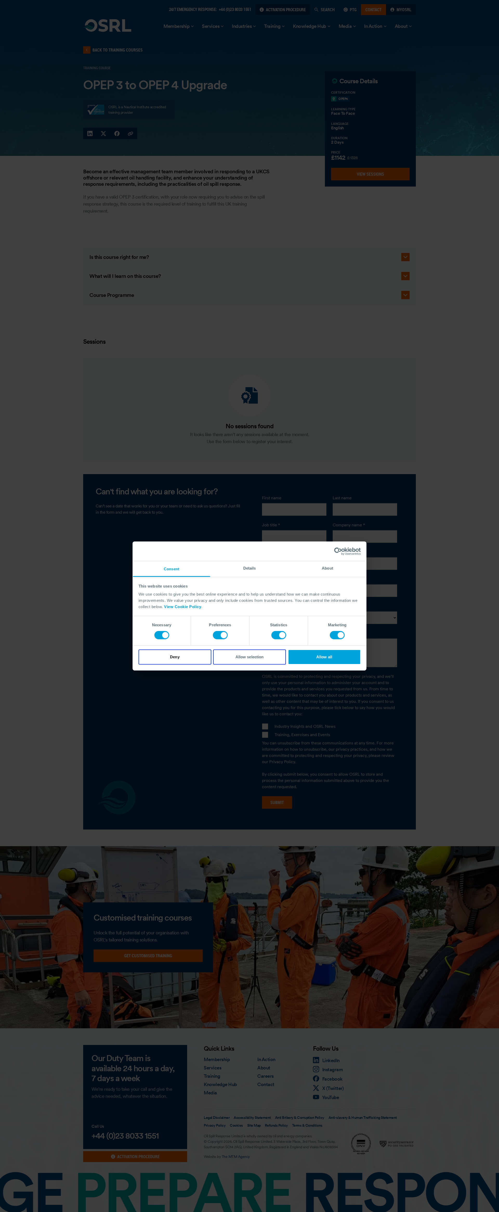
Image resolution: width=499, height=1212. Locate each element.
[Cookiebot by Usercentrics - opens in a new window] (338, 551)
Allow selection (249, 657)
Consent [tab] (171, 569)
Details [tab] (249, 568)
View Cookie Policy (182, 606)
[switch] (220, 635)
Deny (174, 657)
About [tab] (327, 568)
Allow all (324, 657)
